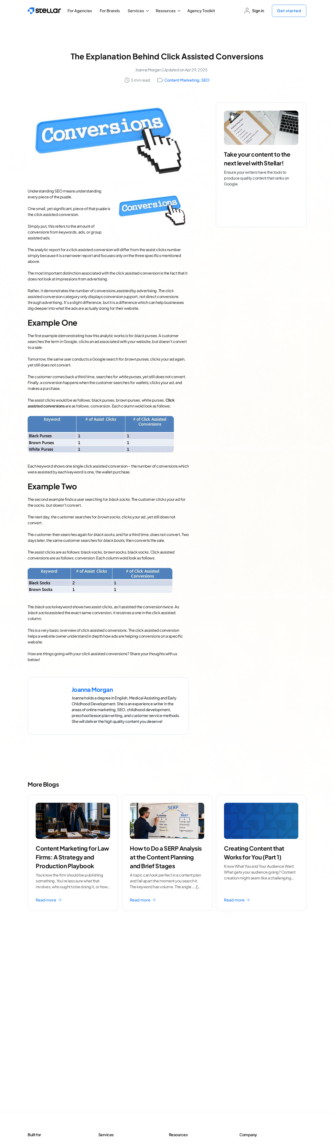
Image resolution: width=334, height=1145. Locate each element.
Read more (46, 899)
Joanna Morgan (148, 69)
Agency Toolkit (201, 10)
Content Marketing (181, 80)
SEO (205, 80)
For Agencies (79, 10)
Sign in (258, 10)
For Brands (110, 10)
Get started (289, 10)
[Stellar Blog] (44, 10)
